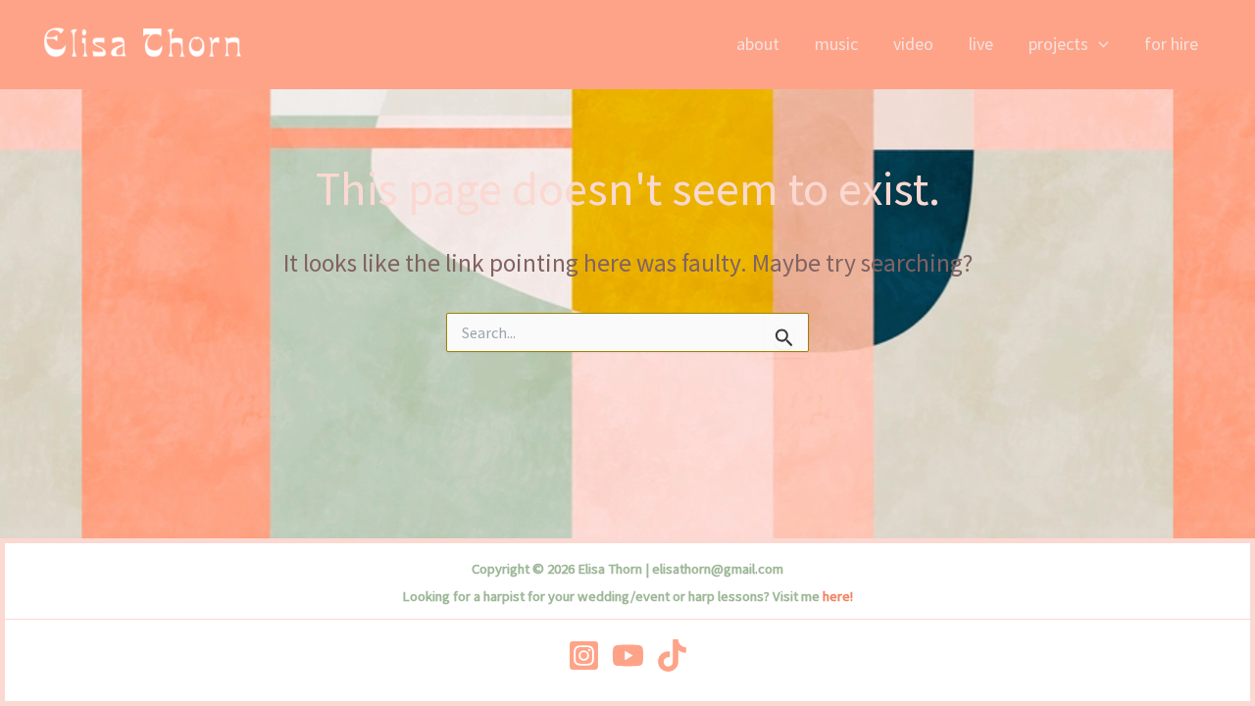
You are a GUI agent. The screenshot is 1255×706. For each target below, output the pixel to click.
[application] (1098, 44)
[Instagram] (584, 655)
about (757, 43)
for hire (1171, 43)
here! (838, 596)
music (836, 43)
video (913, 43)
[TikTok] (672, 655)
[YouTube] (628, 655)
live (981, 43)
